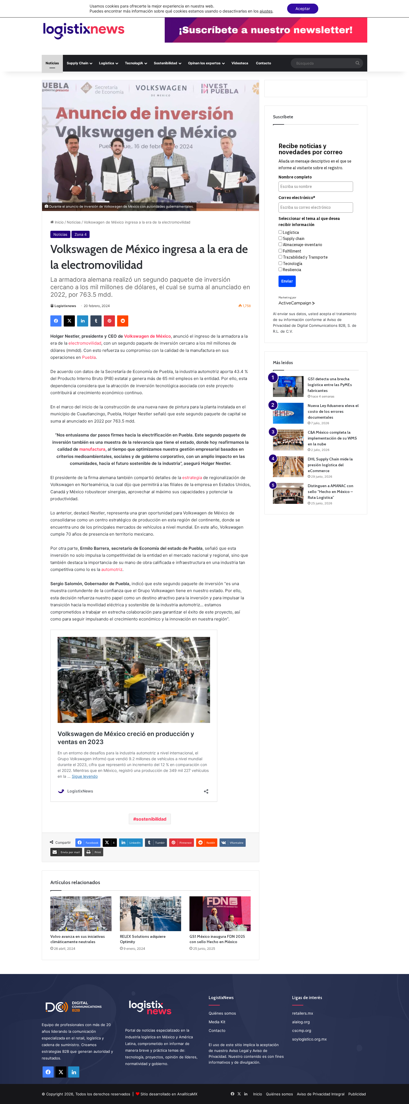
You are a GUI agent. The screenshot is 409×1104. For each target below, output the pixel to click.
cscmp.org (301, 1030)
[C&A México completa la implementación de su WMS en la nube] (288, 440)
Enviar (287, 281)
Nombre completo (295, 177)
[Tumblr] (96, 321)
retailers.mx (302, 1013)
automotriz (111, 569)
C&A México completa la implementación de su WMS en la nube (332, 438)
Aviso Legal (238, 1050)
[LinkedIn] (82, 321)
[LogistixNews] (83, 31)
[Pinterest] (109, 321)
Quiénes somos (222, 1013)
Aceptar (302, 8)
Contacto (263, 63)
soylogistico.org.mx (309, 1039)
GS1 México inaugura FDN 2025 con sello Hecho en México (217, 939)
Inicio (59, 222)
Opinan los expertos (204, 63)
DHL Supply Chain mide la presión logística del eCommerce (330, 465)
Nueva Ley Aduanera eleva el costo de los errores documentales (333, 411)
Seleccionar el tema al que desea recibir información (309, 221)
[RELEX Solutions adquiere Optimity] (150, 913)
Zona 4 (81, 234)
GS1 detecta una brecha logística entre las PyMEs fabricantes (330, 384)
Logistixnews (65, 306)
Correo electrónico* (297, 197)
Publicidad (357, 1094)
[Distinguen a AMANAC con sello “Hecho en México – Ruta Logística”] (288, 493)
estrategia (192, 477)
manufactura (92, 449)
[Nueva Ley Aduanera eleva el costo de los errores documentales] (288, 413)
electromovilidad (84, 343)
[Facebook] (55, 321)
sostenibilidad (151, 819)
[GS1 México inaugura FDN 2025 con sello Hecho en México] (220, 913)
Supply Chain (77, 63)
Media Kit (217, 1022)
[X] (69, 321)
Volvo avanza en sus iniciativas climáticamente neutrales (77, 939)
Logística (106, 63)
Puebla (89, 357)
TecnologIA (134, 63)
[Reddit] (122, 321)
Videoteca (239, 63)
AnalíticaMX (187, 1094)
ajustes (266, 11)
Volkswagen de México (147, 336)
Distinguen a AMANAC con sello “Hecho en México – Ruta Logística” (330, 491)
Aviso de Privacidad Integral (320, 1094)
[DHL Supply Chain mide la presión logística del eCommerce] (288, 466)
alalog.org (301, 1022)
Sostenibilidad (165, 63)
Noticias (52, 63)
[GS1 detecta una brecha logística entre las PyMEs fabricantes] (288, 386)
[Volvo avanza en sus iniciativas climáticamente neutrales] (81, 913)
